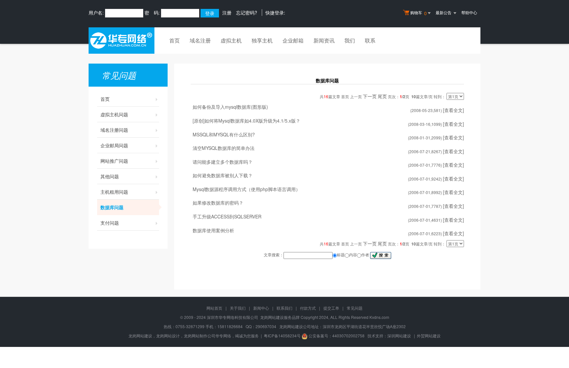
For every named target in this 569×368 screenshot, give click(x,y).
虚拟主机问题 (114, 114)
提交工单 (331, 308)
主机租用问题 (114, 191)
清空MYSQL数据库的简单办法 (224, 148)
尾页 (382, 96)
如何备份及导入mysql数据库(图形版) (230, 106)
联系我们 (284, 308)
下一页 (370, 96)
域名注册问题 (114, 130)
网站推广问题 (114, 160)
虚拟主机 (231, 40)
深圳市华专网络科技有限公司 (232, 317)
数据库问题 (111, 207)
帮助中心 (469, 12)
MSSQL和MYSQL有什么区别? (224, 134)
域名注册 (200, 40)
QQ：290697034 (261, 326)
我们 (349, 40)
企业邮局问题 (114, 145)
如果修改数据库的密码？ (218, 202)
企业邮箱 (293, 40)
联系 (370, 40)
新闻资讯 (324, 40)
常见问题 (355, 308)
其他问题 (109, 176)
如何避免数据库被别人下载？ (223, 175)
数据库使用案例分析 (213, 230)
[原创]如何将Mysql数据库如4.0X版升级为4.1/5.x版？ (246, 120)
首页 (174, 40)
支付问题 (109, 222)
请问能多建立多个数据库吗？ (223, 161)
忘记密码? (246, 12)
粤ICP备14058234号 (282, 335)
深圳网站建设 (399, 335)
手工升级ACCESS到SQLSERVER (227, 216)
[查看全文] (453, 110)
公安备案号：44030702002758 (337, 335)
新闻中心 (261, 308)
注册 (226, 12)
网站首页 (214, 308)
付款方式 (308, 308)
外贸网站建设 (429, 335)
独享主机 (262, 40)
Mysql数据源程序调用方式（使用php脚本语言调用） (246, 189)
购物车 (418, 13)
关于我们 (238, 308)
